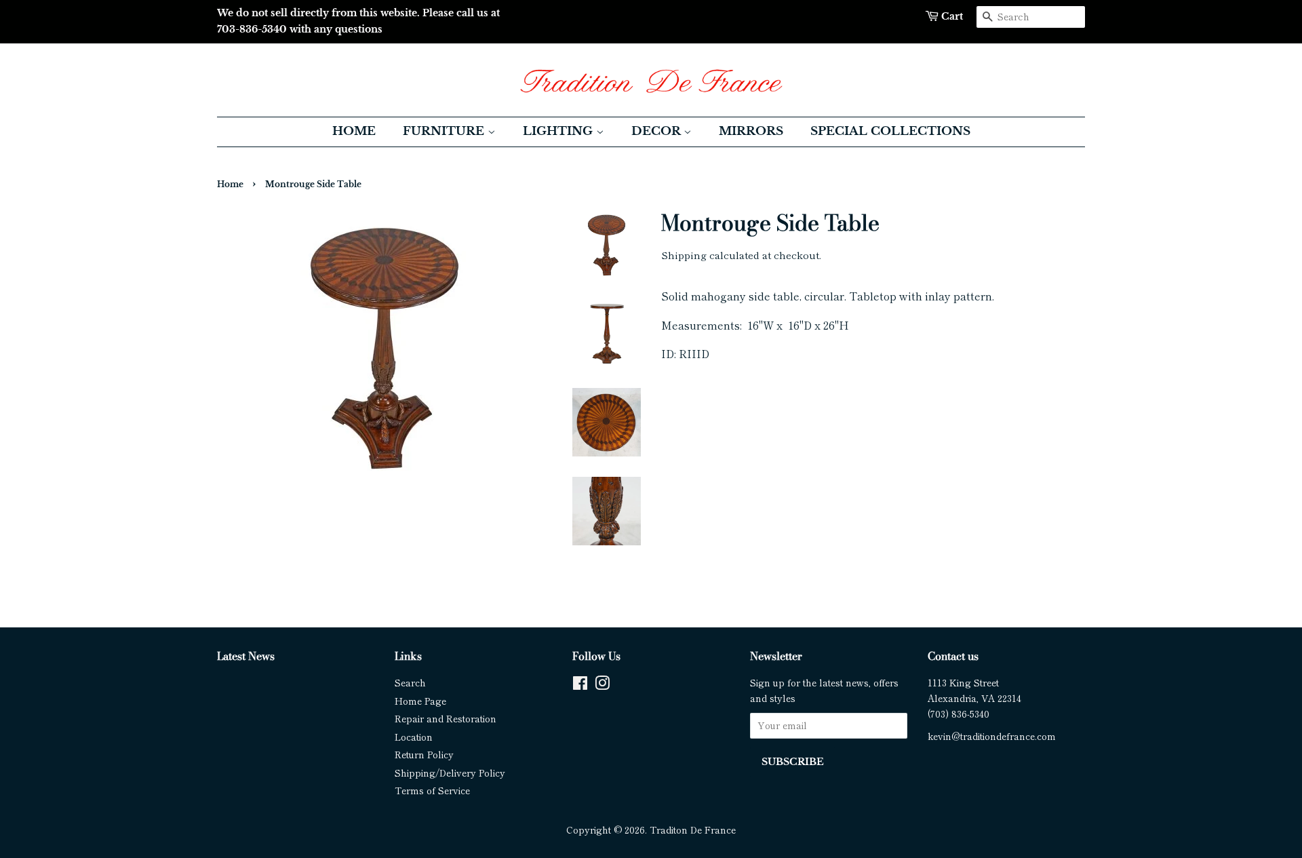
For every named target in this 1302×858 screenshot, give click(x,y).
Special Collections (890, 131)
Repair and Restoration (445, 718)
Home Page (420, 700)
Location (414, 736)
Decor (657, 131)
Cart (952, 16)
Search (410, 682)
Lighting (559, 131)
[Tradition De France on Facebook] (580, 685)
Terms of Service (432, 790)
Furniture (445, 131)
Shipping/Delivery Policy (450, 772)
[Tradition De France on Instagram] (602, 685)
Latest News (246, 656)
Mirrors (751, 131)
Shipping (684, 255)
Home (354, 131)
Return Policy (424, 754)
